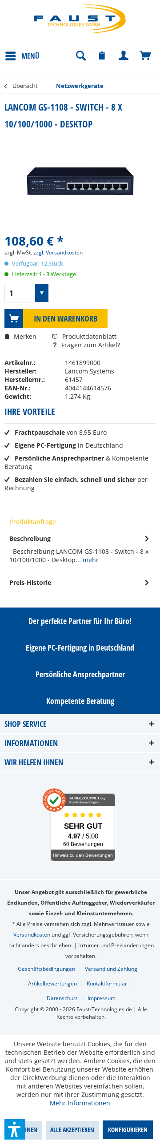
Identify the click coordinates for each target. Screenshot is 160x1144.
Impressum (102, 998)
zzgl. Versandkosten (58, 252)
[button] (14, 1129)
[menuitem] (22, 55)
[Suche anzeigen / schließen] (80, 56)
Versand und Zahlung (111, 969)
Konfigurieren (128, 1129)
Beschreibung (30, 538)
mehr (90, 560)
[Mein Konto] (124, 56)
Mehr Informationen (80, 1103)
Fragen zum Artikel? (90, 345)
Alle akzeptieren (72, 1129)
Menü (30, 56)
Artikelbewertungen (52, 983)
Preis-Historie (30, 582)
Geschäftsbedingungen (46, 969)
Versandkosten (31, 934)
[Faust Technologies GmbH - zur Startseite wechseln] (80, 18)
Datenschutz (62, 998)
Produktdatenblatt (89, 336)
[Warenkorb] (146, 56)
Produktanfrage (33, 521)
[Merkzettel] (102, 56)
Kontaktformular (107, 983)
